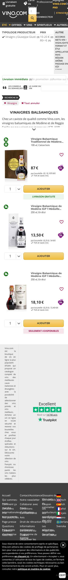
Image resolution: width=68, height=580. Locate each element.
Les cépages (49, 517)
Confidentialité (28, 513)
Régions (46, 521)
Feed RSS (7, 535)
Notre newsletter (30, 499)
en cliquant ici (21, 556)
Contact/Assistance (31, 495)
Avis (22, 517)
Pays (57, 54)
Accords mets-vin (61, 38)
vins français (8, 463)
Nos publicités (10, 517)
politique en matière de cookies (34, 569)
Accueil (6, 495)
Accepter (62, 575)
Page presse (9, 521)
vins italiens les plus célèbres (10, 476)
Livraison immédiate (17, 79)
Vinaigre (11, 37)
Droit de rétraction (30, 521)
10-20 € (46, 37)
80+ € (45, 40)
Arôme (59, 60)
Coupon (46, 504)
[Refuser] (63, 545)
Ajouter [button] (43, 188)
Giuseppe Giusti (28, 37)
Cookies (24, 535)
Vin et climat (49, 535)
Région (59, 57)
